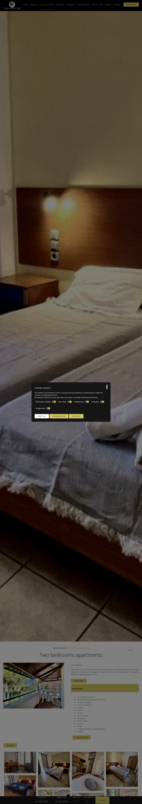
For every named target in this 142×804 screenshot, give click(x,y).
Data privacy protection (89, 397)
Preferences (79, 402)
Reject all (42, 416)
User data (62, 402)
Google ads (40, 408)
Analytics (95, 402)
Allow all (76, 416)
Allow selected (59, 416)
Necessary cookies (43, 402)
